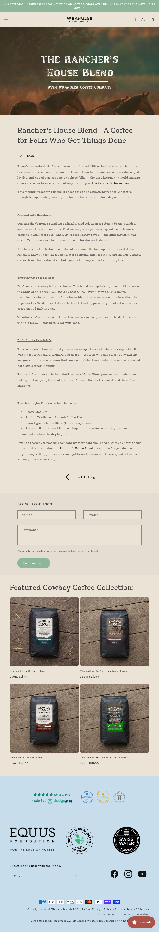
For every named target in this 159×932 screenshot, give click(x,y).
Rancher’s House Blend (76, 448)
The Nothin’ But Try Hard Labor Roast (103, 671)
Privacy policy (113, 909)
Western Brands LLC (64, 909)
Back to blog (85, 477)
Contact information (136, 914)
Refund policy (91, 909)
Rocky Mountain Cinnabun (26, 757)
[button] (6, 19)
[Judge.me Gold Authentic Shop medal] (103, 797)
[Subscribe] (75, 876)
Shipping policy (108, 914)
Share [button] (31, 156)
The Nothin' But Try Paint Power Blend (104, 757)
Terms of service (138, 909)
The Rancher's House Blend (111, 183)
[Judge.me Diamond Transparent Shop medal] (87, 797)
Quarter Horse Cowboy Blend (28, 671)
